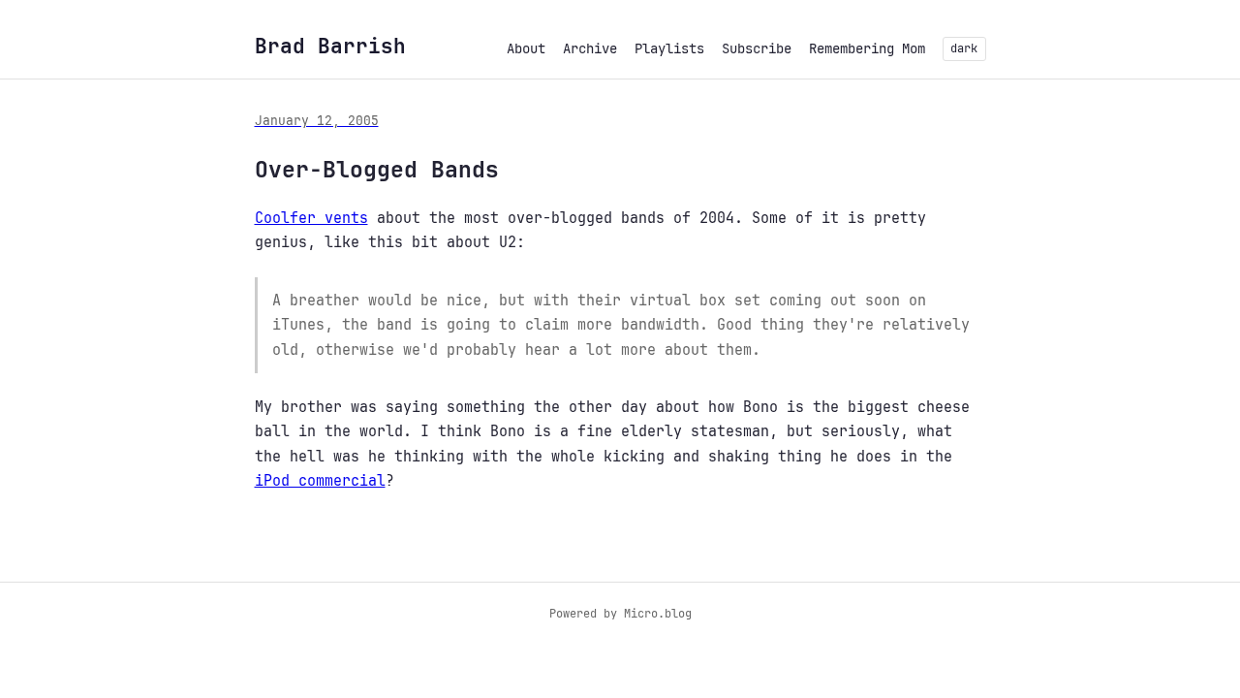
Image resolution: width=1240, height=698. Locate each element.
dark (963, 48)
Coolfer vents (311, 218)
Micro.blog (658, 613)
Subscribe (756, 48)
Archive (590, 48)
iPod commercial (320, 481)
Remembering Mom (867, 48)
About (526, 48)
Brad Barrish (330, 46)
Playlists (669, 48)
